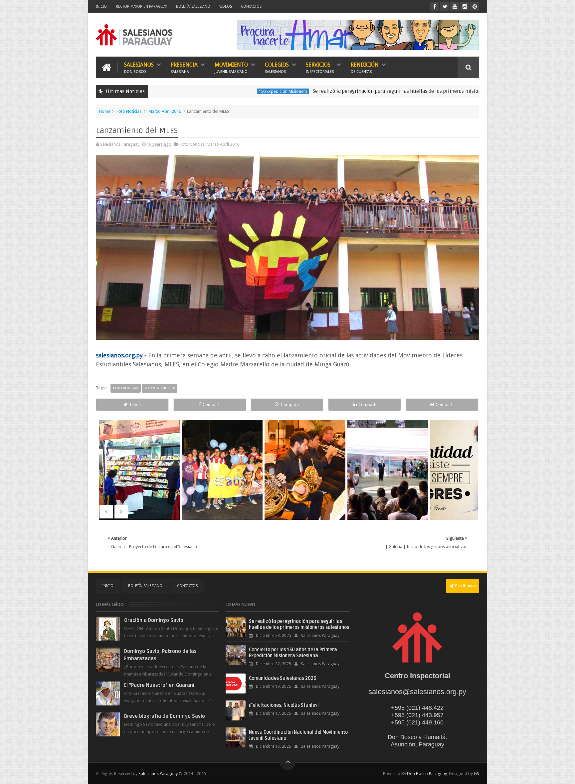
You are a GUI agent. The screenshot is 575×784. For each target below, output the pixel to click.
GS (476, 773)
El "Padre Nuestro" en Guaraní (159, 685)
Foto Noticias (128, 111)
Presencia (184, 67)
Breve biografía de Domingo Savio (164, 716)
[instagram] (464, 6)
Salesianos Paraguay (158, 773)
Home (104, 111)
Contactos (251, 6)
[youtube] (454, 6)
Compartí (212, 404)
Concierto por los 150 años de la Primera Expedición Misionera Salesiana (293, 653)
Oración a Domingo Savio (153, 620)
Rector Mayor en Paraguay (141, 6)
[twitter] (444, 6)
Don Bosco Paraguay (427, 773)
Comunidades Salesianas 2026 (282, 678)
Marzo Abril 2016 (164, 111)
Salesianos (139, 67)
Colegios (277, 67)
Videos (225, 6)
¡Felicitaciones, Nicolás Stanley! (284, 705)
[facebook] (434, 6)
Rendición (365, 67)
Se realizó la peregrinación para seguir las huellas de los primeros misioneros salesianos (377, 91)
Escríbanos (465, 585)
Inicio (101, 6)
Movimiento (231, 67)
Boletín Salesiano (193, 6)
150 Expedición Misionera (245, 91)
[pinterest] (474, 6)
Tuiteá (135, 404)
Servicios (320, 67)
